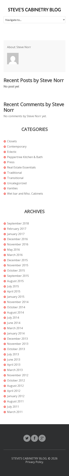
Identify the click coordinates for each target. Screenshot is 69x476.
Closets (12, 141)
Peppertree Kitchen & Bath (25, 157)
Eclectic (11, 152)
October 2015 (16, 270)
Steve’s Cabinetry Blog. (30, 458)
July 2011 (13, 407)
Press (11, 162)
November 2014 (17, 302)
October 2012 (16, 380)
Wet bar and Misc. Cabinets (25, 193)
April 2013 (13, 365)
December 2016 (17, 239)
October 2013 (16, 349)
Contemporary (17, 146)
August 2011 (15, 401)
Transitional (15, 178)
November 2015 (17, 265)
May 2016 (13, 250)
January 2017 (15, 234)
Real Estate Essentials (21, 167)
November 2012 (17, 375)
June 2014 (13, 323)
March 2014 (15, 328)
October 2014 (16, 307)
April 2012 (13, 391)
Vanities (12, 188)
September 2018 (18, 223)
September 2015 (18, 276)
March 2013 (15, 370)
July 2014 (13, 317)
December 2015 (17, 260)
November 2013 (17, 344)
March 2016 (15, 255)
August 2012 (15, 386)
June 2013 (13, 359)
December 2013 (17, 339)
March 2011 (15, 412)
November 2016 (17, 244)
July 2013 (13, 354)
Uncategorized (17, 183)
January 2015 (15, 297)
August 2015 (15, 281)
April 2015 (13, 291)
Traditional (14, 173)
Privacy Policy (34, 462)
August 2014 (15, 312)
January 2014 (15, 333)
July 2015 (13, 286)
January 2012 (15, 396)
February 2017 (16, 229)
